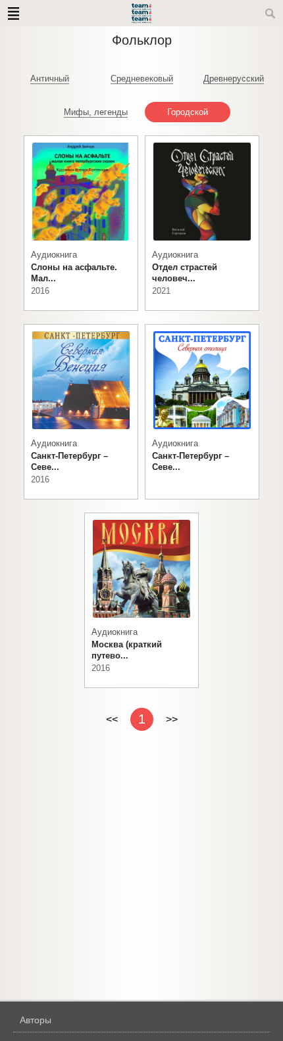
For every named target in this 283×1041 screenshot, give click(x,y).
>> (172, 719)
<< (112, 719)
